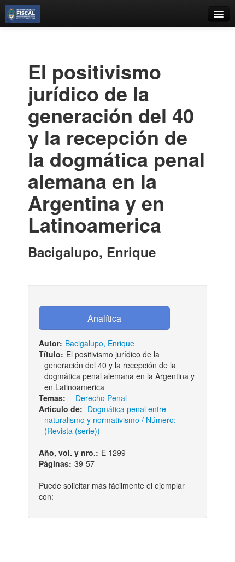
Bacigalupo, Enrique (99, 343)
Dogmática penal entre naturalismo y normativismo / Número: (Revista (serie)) (110, 419)
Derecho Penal (101, 397)
